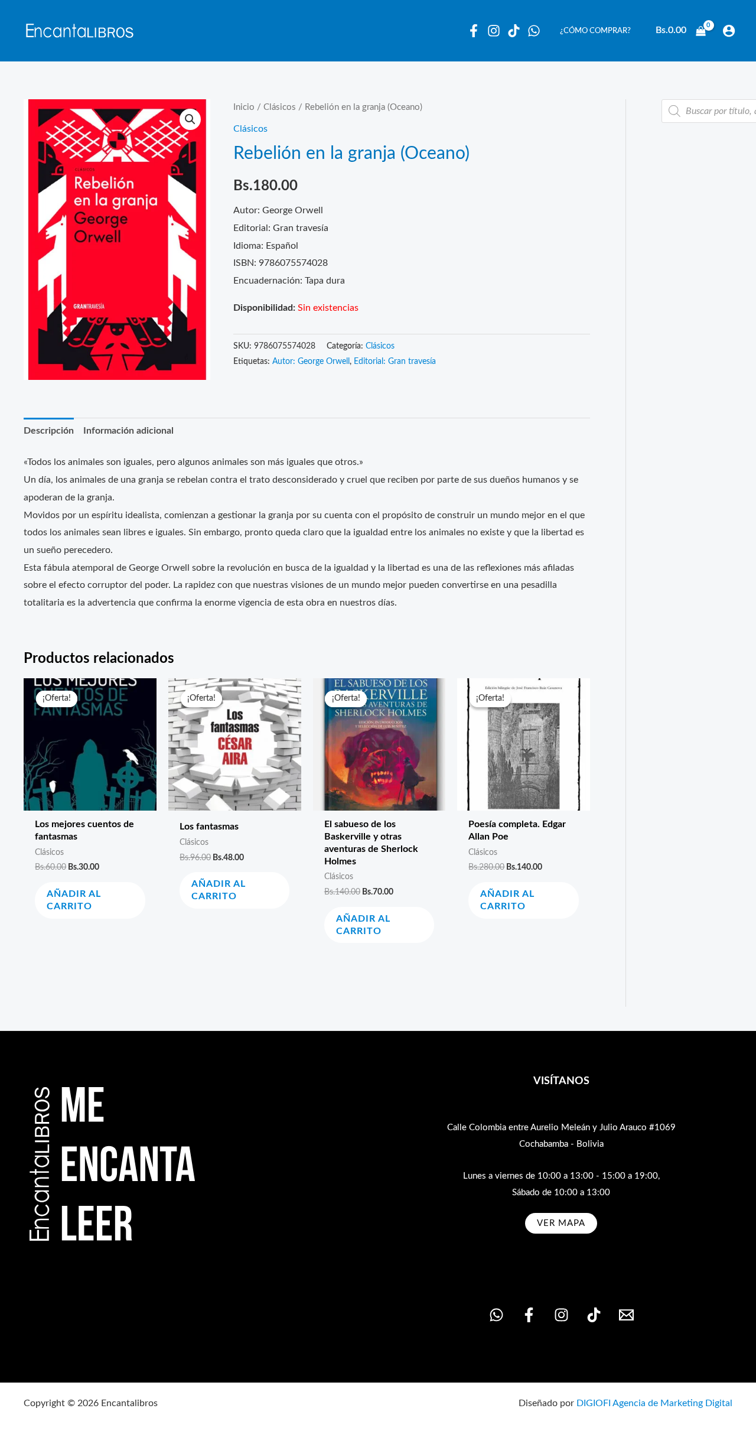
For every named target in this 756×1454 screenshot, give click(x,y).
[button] (190, 119)
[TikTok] (593, 1314)
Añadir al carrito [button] (74, 900)
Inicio (244, 107)
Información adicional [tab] (128, 430)
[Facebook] (473, 30)
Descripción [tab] (49, 430)
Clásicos (279, 107)
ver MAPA (561, 1223)
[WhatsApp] (533, 30)
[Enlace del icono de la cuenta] (728, 30)
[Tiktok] (513, 30)
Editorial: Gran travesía (395, 361)
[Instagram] (493, 30)
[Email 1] (626, 1314)
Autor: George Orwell (311, 361)
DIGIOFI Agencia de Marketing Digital (654, 1403)
